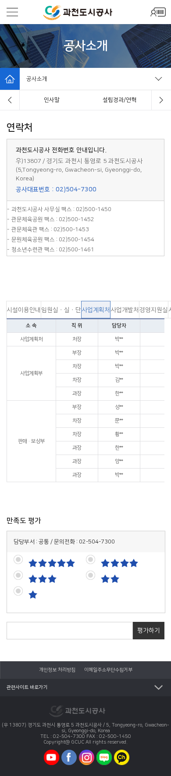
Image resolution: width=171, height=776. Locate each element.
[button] (10, 100)
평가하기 (148, 630)
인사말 (52, 100)
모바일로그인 (158, 12)
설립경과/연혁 (119, 100)
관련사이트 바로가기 (27, 687)
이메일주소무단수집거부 (108, 670)
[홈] (10, 79)
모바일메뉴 (12, 12)
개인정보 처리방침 (57, 670)
